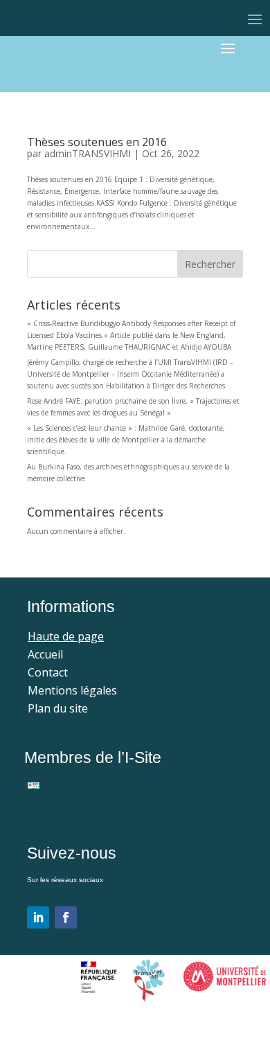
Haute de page (66, 636)
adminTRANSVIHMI (87, 153)
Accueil (45, 654)
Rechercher (210, 264)
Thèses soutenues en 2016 (97, 142)
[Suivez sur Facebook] (66, 917)
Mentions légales (72, 690)
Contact (48, 672)
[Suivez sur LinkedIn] (38, 917)
